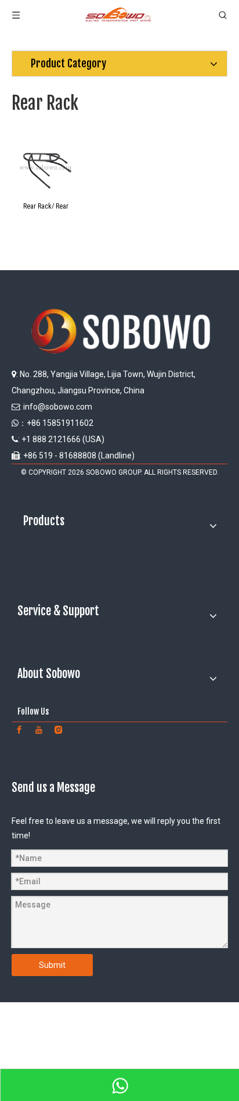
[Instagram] (58, 729)
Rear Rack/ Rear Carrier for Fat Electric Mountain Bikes (45, 205)
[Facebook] (19, 729)
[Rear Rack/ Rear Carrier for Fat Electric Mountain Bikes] (45, 164)
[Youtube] (38, 729)
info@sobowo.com (57, 406)
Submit (52, 965)
